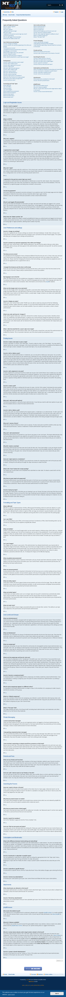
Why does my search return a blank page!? (43, 61)
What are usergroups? (39, 29)
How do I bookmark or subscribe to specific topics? (45, 71)
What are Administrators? (39, 26)
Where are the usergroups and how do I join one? (45, 31)
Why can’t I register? (8, 29)
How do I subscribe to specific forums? (42, 72)
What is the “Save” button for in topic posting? (14, 77)
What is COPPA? (7, 28)
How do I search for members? (41, 63)
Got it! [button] (57, 993)
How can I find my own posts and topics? (43, 64)
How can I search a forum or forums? (42, 58)
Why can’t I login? (7, 32)
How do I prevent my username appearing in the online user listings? (17, 45)
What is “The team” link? (39, 37)
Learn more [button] (11, 994)
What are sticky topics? (8, 94)
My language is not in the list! (10, 51)
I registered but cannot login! (10, 31)
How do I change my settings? (10, 43)
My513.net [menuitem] (31, 981)
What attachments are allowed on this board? (44, 79)
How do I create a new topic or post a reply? (13, 62)
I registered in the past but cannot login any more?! (15, 34)
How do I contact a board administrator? (43, 91)
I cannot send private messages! (41, 42)
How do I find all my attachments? (41, 80)
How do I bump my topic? (9, 80)
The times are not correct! (9, 48)
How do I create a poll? (8, 66)
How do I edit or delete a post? (10, 63)
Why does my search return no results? (43, 60)
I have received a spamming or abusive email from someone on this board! (47, 45)
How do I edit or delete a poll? (10, 69)
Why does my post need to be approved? (13, 78)
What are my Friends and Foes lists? (42, 51)
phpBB (47, 281)
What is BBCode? (7, 85)
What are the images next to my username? (13, 52)
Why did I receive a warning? (9, 74)
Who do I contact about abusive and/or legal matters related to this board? (47, 89)
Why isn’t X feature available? (40, 87)
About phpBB (55, 914)
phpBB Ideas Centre (17, 925)
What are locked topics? (8, 95)
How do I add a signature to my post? (12, 65)
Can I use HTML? (7, 86)
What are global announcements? (11, 91)
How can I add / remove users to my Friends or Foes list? (47, 53)
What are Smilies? (7, 88)
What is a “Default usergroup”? (41, 35)
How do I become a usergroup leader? (42, 32)
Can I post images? (7, 89)
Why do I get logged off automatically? (12, 37)
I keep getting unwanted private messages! (43, 43)
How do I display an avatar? (9, 54)
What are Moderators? (39, 28)
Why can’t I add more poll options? (11, 68)
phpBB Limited (48, 912)
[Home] (11, 5)
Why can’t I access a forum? (9, 71)
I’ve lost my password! (8, 35)
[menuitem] (12, 12)
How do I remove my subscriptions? (42, 74)
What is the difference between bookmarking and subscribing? (48, 69)
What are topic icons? (8, 97)
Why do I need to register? (9, 26)
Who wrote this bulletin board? (41, 85)
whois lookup (57, 935)
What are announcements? (9, 92)
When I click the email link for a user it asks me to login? (16, 57)
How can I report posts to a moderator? (12, 75)
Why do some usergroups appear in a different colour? (46, 34)
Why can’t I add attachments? (10, 72)
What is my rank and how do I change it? (12, 55)
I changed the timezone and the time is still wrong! (15, 49)
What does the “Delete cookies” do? (11, 38)
